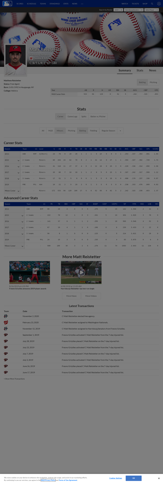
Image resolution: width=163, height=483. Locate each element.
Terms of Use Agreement (68, 480)
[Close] (159, 478)
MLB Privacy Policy (48, 480)
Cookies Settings (115, 478)
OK (133, 478)
